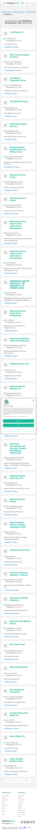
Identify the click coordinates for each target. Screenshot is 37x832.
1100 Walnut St (16, 32)
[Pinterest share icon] (33, 823)
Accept (18, 425)
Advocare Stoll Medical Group (20, 622)
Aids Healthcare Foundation (17, 690)
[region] (18, 416)
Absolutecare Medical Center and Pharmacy (19, 339)
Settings (18, 429)
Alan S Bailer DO (17, 736)
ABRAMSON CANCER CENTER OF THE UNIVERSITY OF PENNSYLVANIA (19, 284)
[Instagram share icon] (24, 823)
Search (22, 3)
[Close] (33, 400)
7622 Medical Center (19, 101)
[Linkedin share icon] (27, 823)
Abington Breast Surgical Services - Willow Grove (18, 149)
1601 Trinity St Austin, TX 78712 (20, 55)
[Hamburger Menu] (5, 3)
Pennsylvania (30, 12)
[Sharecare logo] (18, 821)
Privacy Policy (29, 413)
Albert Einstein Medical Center (16, 759)
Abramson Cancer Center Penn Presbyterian (18, 313)
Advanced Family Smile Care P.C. (17, 476)
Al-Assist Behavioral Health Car (19, 714)
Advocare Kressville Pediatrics (19, 598)
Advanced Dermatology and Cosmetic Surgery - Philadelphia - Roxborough (18, 448)
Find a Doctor (6, 12)
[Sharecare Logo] (13, 3)
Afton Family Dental (19, 667)
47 (26, 780)
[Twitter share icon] (30, 823)
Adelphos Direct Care (19, 363)
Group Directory (18, 12)
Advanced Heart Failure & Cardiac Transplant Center (18, 524)
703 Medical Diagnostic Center (18, 79)
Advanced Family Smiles (17, 500)
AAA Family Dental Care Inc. (18, 125)
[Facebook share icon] (21, 823)
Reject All (18, 420)
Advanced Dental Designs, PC (17, 387)
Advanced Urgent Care (20, 550)
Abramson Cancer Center (18, 175)
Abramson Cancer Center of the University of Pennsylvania (18, 225)
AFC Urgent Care (17, 644)
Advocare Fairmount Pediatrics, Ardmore (19, 573)
